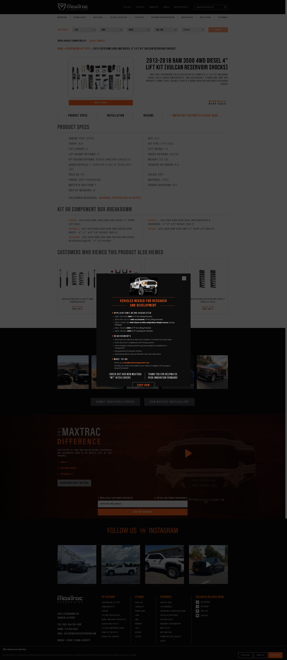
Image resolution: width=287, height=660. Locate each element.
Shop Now (143, 385)
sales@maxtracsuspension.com (136, 363)
